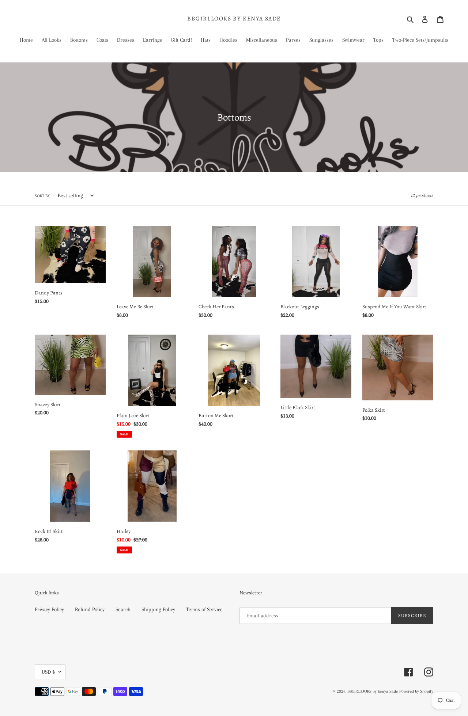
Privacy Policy (49, 609)
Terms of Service (204, 609)
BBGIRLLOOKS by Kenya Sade (234, 18)
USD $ (48, 672)
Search (123, 609)
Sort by (42, 196)
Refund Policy (90, 609)
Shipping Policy (158, 609)
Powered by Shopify (416, 691)
